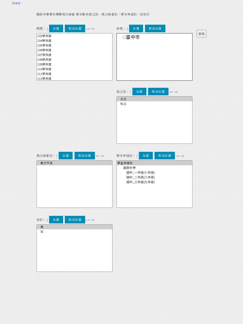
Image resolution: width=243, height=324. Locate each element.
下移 (93, 29)
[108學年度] (74, 59)
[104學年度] (74, 40)
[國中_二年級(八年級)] (154, 177)
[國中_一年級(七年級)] (154, 172)
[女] (74, 231)
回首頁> (17, 3)
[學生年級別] (154, 163)
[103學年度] (74, 35)
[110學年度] (74, 69)
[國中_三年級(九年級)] (154, 182)
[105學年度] (74, 45)
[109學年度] (74, 64)
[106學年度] (74, 50)
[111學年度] (74, 73)
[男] (74, 227)
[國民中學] (154, 167)
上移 (88, 29)
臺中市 (133, 37)
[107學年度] (74, 54)
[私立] (154, 103)
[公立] (154, 99)
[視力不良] (74, 163)
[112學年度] (74, 78)
